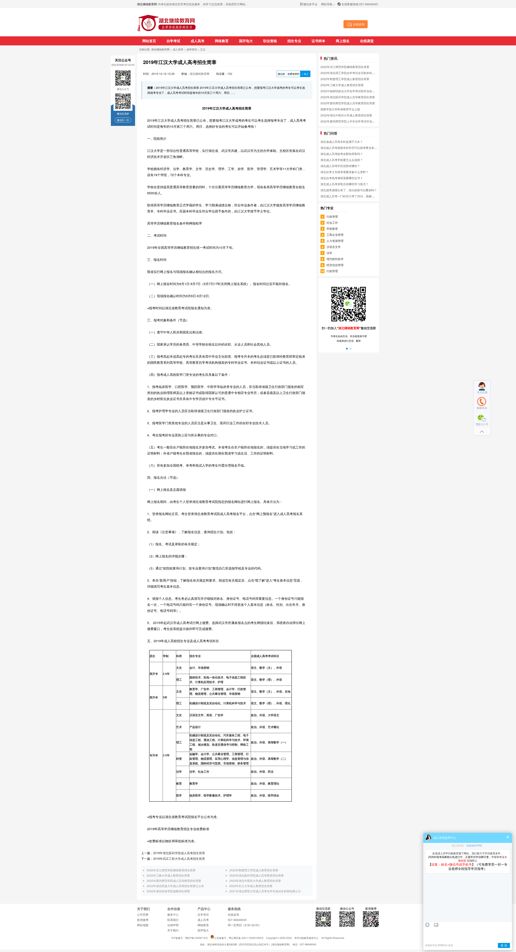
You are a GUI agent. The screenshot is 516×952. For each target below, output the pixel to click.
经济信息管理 (335, 265)
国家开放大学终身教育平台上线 (340, 109)
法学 (329, 253)
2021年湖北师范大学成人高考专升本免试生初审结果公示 (265, 891)
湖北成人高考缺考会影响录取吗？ (341, 154)
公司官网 (142, 914)
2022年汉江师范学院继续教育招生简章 (171, 870)
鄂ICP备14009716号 (196, 937)
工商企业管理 (335, 235)
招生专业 (294, 40)
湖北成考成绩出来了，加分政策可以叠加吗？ (348, 190)
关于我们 (173, 930)
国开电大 (246, 40)
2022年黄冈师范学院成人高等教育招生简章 (174, 881)
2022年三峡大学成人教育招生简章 (168, 875)
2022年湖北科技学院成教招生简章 (168, 891)
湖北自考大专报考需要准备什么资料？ (344, 172)
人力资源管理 (335, 241)
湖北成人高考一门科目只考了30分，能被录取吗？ (351, 196)
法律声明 (173, 925)
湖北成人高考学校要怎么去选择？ (341, 160)
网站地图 (142, 925)
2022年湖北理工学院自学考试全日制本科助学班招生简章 (356, 73)
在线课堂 (367, 40)
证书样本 (318, 40)
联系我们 (173, 920)
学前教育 (332, 229)
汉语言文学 (334, 247)
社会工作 (332, 222)
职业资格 (270, 40)
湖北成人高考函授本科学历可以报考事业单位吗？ (351, 148)
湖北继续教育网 (160, 49)
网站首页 (149, 40)
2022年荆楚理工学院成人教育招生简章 (253, 870)
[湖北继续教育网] (166, 31)
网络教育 (222, 40)
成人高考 (197, 40)
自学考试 (173, 40)
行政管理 (332, 216)
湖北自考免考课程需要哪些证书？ (341, 178)
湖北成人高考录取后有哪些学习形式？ (344, 184)
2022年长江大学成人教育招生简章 (251, 886)
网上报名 (343, 40)
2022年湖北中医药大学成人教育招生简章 (255, 881)
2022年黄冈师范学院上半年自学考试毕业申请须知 (351, 121)
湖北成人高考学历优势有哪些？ (340, 166)
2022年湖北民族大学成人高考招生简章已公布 (175, 886)
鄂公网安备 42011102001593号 (246, 937)
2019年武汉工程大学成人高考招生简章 (179, 858)
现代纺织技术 (335, 259)
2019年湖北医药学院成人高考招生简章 (179, 853)
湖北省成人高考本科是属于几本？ (341, 142)
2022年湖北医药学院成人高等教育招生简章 (256, 875)
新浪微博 (142, 920)
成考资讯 (191, 49)
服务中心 (173, 914)
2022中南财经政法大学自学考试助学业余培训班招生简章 (356, 91)
